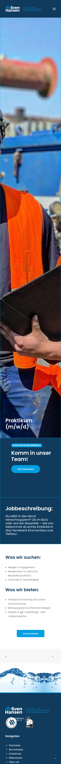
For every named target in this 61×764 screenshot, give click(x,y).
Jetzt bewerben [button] (25, 469)
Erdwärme (15, 753)
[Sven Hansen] (23, 9)
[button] (54, 9)
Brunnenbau (16, 749)
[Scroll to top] (55, 758)
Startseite (14, 745)
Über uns (14, 762)
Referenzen (15, 758)
